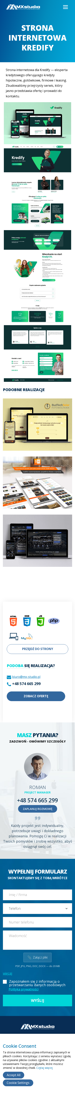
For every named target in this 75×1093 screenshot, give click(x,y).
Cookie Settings (18, 1083)
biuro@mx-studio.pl (26, 677)
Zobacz (26, 429)
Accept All (13, 1075)
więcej (7, 973)
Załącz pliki (38, 957)
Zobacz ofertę (36, 696)
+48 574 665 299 (26, 683)
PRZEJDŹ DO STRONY (37, 649)
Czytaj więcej (44, 1068)
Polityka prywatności (23, 989)
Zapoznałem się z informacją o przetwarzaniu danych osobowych (37, 983)
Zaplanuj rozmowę (37, 809)
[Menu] (65, 7)
